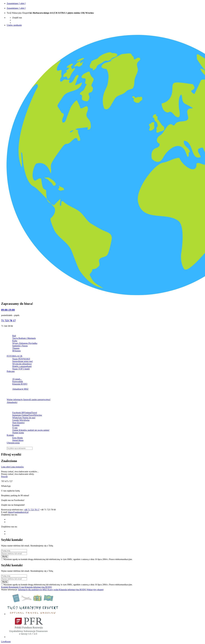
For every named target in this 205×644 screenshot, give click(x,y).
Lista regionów (17, 467)
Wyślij (4, 556)
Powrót (4, 476)
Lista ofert (6, 467)
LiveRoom (6, 641)
